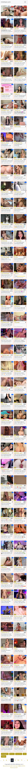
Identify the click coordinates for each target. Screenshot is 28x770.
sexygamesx (17, 469)
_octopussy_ (4, 730)
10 (18, 760)
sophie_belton (5, 665)
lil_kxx (16, 257)
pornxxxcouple (5, 616)
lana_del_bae (18, 159)
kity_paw (3, 306)
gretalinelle (17, 714)
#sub (25, 753)
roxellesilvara (18, 404)
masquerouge (5, 420)
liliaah (16, 649)
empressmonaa (5, 45)
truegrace (17, 420)
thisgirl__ (3, 126)
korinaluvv (17, 175)
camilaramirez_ (5, 469)
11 (21, 760)
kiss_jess (16, 746)
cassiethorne (18, 338)
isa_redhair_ (17, 681)
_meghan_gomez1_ (5, 355)
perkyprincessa (5, 600)
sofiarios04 (4, 387)
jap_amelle (17, 208)
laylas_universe (5, 289)
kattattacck (17, 192)
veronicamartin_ (5, 273)
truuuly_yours (18, 387)
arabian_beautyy (18, 600)
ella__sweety (18, 567)
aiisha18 (16, 28)
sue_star (16, 436)
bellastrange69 (18, 355)
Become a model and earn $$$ (12, 766)
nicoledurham (5, 322)
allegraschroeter (18, 518)
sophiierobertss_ (18, 45)
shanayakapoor (5, 518)
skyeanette (17, 502)
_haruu (16, 273)
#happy (3, 756)
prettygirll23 (18, 730)
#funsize (12, 753)
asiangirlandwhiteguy (5, 208)
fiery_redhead (5, 746)
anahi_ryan (17, 534)
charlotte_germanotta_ (18, 551)
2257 (16, 767)
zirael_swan (4, 61)
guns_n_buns (18, 616)
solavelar (16, 665)
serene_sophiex (18, 289)
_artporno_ (17, 110)
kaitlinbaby (17, 126)
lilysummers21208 (5, 502)
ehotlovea (4, 241)
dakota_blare (5, 143)
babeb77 (3, 77)
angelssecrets (18, 143)
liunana (3, 534)
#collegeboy (5, 753)
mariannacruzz (5, 632)
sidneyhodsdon (18, 485)
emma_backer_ (5, 485)
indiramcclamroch (5, 224)
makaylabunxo (5, 453)
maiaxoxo (17, 94)
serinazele (17, 698)
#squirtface (18, 753)
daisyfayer (4, 567)
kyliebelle (4, 649)
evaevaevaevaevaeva (18, 583)
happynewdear (5, 371)
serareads (4, 175)
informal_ (4, 28)
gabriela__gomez (18, 453)
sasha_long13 (5, 714)
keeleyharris (4, 192)
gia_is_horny (17, 241)
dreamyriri (4, 159)
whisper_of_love (18, 77)
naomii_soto (4, 551)
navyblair (17, 322)
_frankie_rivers (18, 224)
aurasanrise (17, 371)
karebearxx (4, 698)
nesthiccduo (4, 681)
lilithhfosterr (4, 583)
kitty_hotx (4, 404)
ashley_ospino (5, 436)
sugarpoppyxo (5, 94)
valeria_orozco (18, 61)
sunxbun (17, 632)
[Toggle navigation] (25, 2)
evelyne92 (4, 338)
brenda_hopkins (5, 257)
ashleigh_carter (5, 110)
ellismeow (17, 306)
